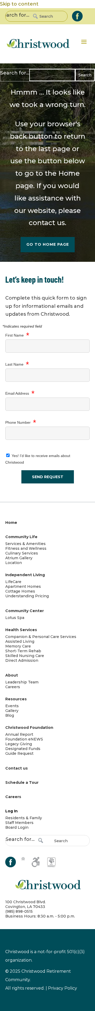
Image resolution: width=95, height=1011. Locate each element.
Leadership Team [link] (22, 682)
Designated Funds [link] (22, 748)
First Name (17, 335)
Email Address (20, 394)
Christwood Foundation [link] (29, 727)
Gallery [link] (11, 710)
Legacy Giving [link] (18, 744)
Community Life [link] (21, 536)
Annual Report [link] (19, 734)
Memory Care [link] (18, 646)
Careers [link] (12, 686)
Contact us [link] (16, 768)
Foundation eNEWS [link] (24, 739)
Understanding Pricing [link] (27, 596)
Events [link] (12, 705)
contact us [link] (47, 222)
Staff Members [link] (19, 822)
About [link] (11, 675)
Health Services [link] (21, 629)
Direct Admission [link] (21, 660)
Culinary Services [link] (21, 553)
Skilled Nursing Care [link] (24, 655)
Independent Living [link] (25, 574)
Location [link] (13, 562)
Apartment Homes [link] (23, 586)
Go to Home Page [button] (47, 244)
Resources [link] (16, 699)
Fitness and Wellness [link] (25, 548)
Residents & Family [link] (23, 818)
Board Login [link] (16, 827)
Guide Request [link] (19, 753)
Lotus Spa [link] (14, 617)
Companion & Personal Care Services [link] (40, 636)
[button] (84, 41)
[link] (77, 16)
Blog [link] (9, 715)
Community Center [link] (24, 610)
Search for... (14, 15)
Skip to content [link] (19, 4)
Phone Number (20, 423)
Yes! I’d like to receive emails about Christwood (37, 459)
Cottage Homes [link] (20, 591)
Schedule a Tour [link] (22, 782)
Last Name (17, 365)
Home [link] (69, 173)
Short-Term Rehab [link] (23, 651)
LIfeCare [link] (13, 581)
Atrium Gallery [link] (18, 558)
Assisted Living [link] (19, 641)
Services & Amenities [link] (25, 543)
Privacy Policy (62, 988)
